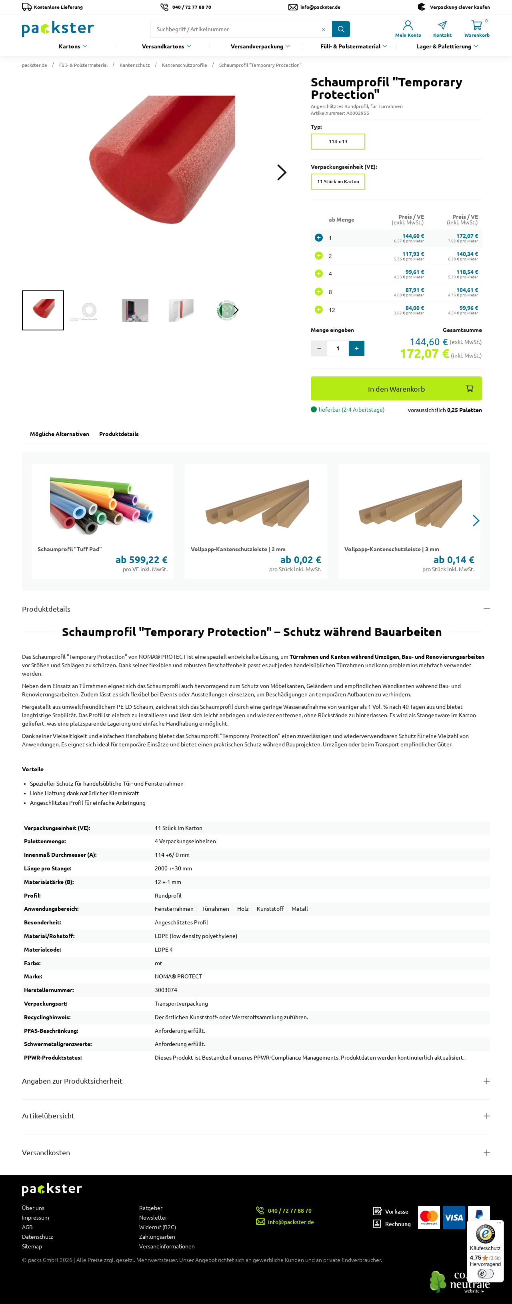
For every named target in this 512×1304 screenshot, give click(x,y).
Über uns (33, 1208)
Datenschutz (37, 1237)
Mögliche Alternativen (59, 434)
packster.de (34, 65)
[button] (158, 172)
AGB (27, 1227)
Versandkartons (163, 46)
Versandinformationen (167, 1246)
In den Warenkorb (396, 389)
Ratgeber (150, 1208)
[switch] (486, 1273)
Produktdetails (119, 434)
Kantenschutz (135, 65)
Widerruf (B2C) (157, 1227)
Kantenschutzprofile (184, 65)
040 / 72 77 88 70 (191, 7)
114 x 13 (338, 141)
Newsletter (153, 1217)
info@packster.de (320, 7)
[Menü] (499, 1225)
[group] (43, 310)
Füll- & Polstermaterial (350, 46)
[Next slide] (282, 173)
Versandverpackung (257, 46)
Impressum (35, 1217)
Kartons (69, 46)
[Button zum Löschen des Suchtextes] (323, 29)
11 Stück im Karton (338, 181)
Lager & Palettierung (443, 46)
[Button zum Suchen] (341, 29)
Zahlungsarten (157, 1237)
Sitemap (32, 1246)
